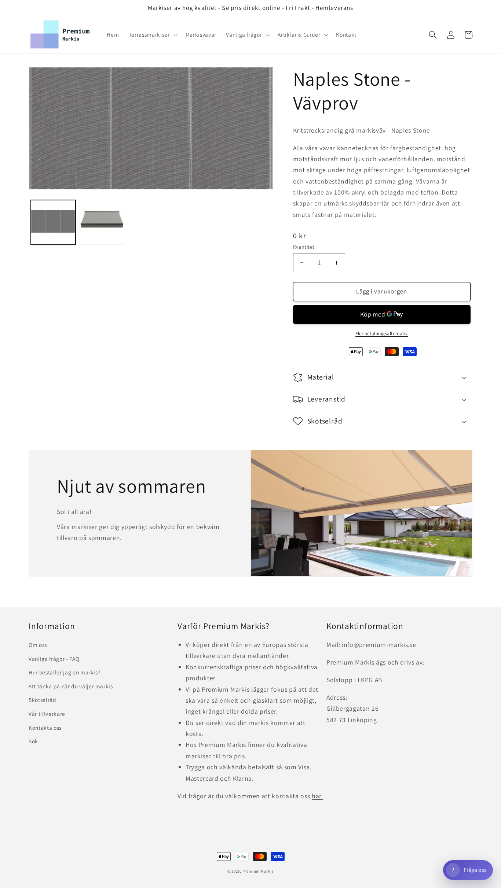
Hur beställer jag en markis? (64, 672)
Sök (33, 741)
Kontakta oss (45, 727)
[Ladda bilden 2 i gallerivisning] (102, 222)
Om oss (38, 644)
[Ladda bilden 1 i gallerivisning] (53, 222)
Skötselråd (42, 699)
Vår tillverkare (47, 713)
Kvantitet (304, 246)
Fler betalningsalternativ (381, 333)
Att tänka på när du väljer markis (71, 686)
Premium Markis (258, 871)
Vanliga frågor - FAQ (54, 658)
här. (317, 796)
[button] (152, 34)
